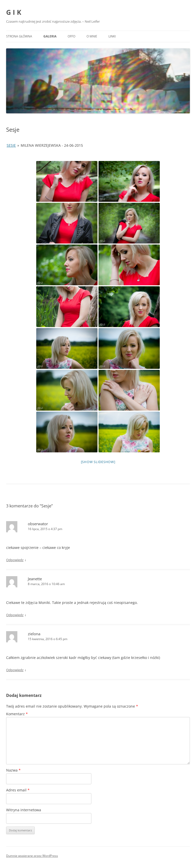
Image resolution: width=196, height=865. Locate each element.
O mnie (92, 36)
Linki (112, 36)
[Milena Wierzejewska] (66, 181)
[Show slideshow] (98, 461)
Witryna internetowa (23, 809)
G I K (13, 12)
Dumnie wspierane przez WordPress (32, 856)
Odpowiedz (14, 560)
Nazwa (13, 770)
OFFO (71, 36)
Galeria (49, 36)
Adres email (18, 790)
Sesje (11, 145)
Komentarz (17, 713)
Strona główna (19, 36)
